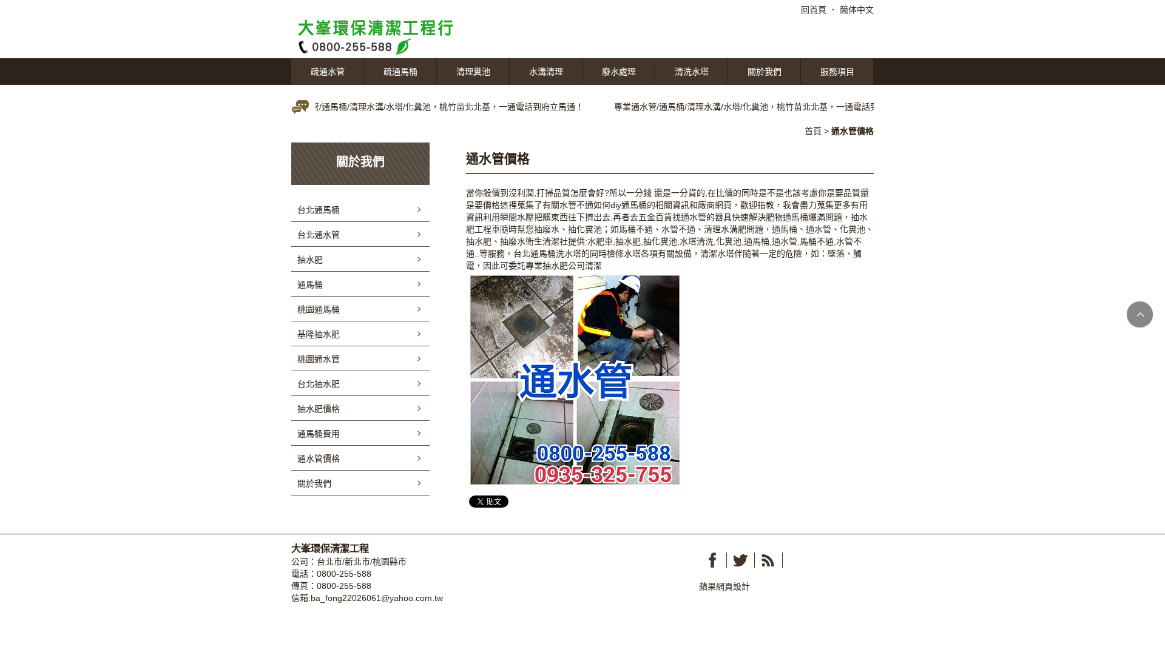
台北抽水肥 (318, 384)
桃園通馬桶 (318, 309)
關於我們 (765, 71)
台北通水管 (318, 235)
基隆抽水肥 (318, 334)
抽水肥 (310, 259)
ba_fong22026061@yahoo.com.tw (377, 598)
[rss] (768, 560)
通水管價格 (318, 458)
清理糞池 (473, 71)
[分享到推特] (740, 560)
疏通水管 (328, 71)
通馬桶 (634, 205)
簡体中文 (857, 10)
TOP (1140, 314)
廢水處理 (619, 71)
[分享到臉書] (712, 560)
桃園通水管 (318, 359)
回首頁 (813, 10)
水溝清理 (546, 71)
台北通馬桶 (534, 253)
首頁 (813, 131)
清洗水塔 (692, 71)
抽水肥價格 (318, 409)
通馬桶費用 (318, 433)
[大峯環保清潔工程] (382, 35)
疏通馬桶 (400, 71)
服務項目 (837, 71)
